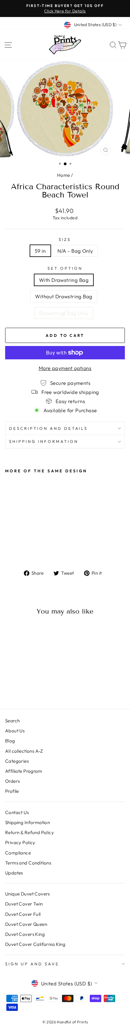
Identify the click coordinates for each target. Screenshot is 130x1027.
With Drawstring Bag (64, 280)
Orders (12, 781)
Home (63, 175)
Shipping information (43, 441)
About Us (14, 731)
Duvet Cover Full (23, 914)
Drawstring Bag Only (64, 313)
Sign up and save (32, 963)
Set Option (65, 268)
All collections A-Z (24, 751)
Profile (12, 791)
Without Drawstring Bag (63, 296)
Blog (10, 741)
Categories (17, 761)
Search (12, 721)
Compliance (18, 853)
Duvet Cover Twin (24, 904)
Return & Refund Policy (29, 832)
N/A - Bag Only (75, 251)
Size (65, 239)
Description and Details (48, 428)
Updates (14, 873)
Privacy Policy (20, 842)
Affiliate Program (23, 771)
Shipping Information (27, 822)
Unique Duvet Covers (27, 894)
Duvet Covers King (25, 934)
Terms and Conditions (28, 863)
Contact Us (17, 812)
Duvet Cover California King (35, 944)
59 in (40, 251)
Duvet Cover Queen (26, 924)
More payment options (65, 368)
